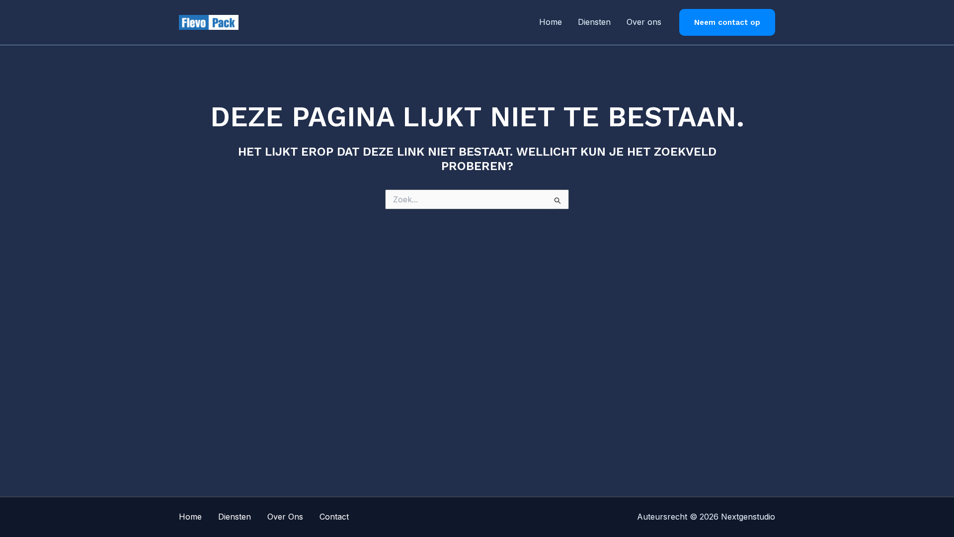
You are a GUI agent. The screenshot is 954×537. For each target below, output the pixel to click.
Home (550, 22)
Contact (334, 517)
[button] (727, 22)
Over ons (644, 22)
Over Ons (285, 517)
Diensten (594, 22)
